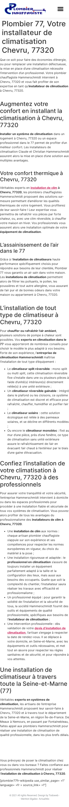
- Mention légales (29, 798)
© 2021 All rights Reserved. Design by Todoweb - (34, 795)
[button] (61, 9)
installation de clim (44, 188)
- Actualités (43, 798)
